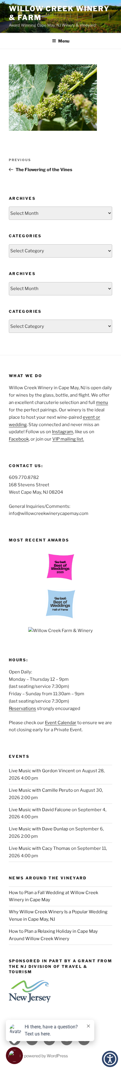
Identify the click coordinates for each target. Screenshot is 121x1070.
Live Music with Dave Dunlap (38, 829)
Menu (63, 40)
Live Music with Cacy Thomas (39, 848)
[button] (110, 1059)
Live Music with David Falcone (40, 809)
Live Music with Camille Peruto (41, 790)
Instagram (62, 431)
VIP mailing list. (68, 439)
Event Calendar (60, 722)
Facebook (19, 439)
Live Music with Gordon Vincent (42, 770)
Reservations (22, 708)
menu (102, 402)
